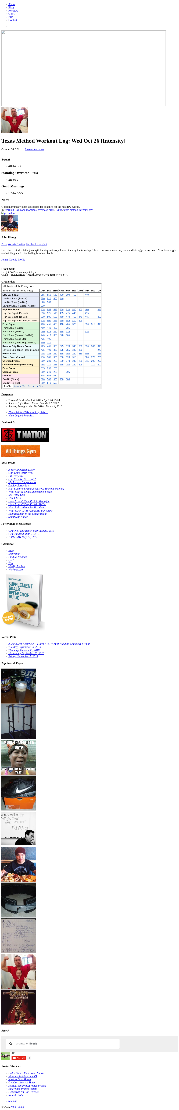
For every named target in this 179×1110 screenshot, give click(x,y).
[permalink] (8, 213)
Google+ (42, 244)
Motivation (14, 553)
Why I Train (15, 498)
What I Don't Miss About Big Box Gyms (30, 510)
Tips (10, 563)
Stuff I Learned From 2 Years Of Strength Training (36, 488)
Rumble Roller (16, 1095)
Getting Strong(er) (18, 485)
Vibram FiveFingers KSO (22, 1076)
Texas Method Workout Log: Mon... (28, 412)
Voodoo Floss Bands (19, 1079)
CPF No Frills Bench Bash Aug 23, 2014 (31, 530)
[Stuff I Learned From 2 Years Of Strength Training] (18, 952)
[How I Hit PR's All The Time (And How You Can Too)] (18, 845)
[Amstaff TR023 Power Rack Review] (18, 738)
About (11, 4)
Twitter (21, 244)
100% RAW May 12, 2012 (22, 537)
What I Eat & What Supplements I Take (30, 491)
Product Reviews (17, 556)
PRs (10, 16)
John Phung (17, 1106)
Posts (4, 244)
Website (12, 244)
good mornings (28, 209)
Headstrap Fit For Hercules (23, 1091)
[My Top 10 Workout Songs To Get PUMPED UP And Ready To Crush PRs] (18, 1023)
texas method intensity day (78, 209)
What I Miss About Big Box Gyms (27, 507)
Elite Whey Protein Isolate (22, 1088)
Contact (12, 20)
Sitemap (12, 1101)
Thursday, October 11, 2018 (24, 650)
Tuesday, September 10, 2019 (24, 646)
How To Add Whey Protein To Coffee (28, 501)
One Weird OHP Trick (20, 472)
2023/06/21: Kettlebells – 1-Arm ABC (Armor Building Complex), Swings (49, 643)
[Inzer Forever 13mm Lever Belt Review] (18, 916)
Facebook (31, 244)
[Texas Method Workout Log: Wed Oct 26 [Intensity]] (14, 132)
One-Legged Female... (21, 415)
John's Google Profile (13, 259)
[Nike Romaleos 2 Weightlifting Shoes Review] (18, 809)
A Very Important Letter (21, 469)
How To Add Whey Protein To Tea (27, 504)
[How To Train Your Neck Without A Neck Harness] (18, 880)
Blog (11, 7)
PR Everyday (15, 475)
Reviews (13, 10)
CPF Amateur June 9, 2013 (23, 533)
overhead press (46, 209)
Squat (59, 209)
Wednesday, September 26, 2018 (26, 653)
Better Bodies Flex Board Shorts (26, 1073)
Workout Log (11, 209)
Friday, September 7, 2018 (23, 656)
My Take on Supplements (22, 482)
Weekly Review (16, 566)
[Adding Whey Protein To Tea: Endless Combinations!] (18, 702)
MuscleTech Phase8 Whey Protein (27, 1085)
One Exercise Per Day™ (22, 479)
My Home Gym (17, 494)
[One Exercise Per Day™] (18, 773)
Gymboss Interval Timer (21, 1082)
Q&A (11, 13)
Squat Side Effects (18, 516)
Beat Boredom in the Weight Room (27, 513)
